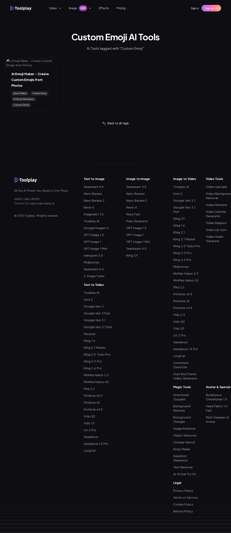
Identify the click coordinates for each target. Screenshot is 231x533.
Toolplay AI (91, 221)
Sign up (209, 8)
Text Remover (183, 467)
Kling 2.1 (179, 232)
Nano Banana (93, 193)
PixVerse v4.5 (93, 409)
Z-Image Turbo (94, 276)
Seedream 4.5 (94, 187)
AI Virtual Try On (184, 474)
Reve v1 (89, 207)
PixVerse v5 (92, 402)
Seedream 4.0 (94, 269)
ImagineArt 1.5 (94, 214)
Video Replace (216, 223)
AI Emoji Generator (24, 99)
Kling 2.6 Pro (93, 368)
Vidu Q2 (89, 416)
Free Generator (137, 221)
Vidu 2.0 (179, 315)
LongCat (90, 450)
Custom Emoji (21, 105)
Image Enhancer (184, 428)
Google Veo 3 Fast (97, 313)
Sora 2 (88, 299)
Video (53, 8)
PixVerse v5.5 (93, 395)
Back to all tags (118, 123)
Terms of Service (185, 497)
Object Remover (185, 435)
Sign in (195, 8)
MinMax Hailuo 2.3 (96, 375)
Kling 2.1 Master (95, 347)
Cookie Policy (183, 504)
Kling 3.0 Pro (93, 361)
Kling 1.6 (89, 341)
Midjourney (91, 262)
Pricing (120, 8)
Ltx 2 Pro (90, 430)
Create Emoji (39, 93)
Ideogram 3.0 (93, 255)
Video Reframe (216, 205)
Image (77, 8)
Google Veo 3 (94, 306)
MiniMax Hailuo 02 (96, 382)
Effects (104, 8)
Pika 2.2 (89, 389)
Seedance (91, 437)
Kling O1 (132, 255)
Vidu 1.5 (89, 423)
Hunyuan (89, 334)
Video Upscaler (217, 187)
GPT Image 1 (92, 242)
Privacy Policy (183, 491)
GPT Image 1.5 (94, 235)
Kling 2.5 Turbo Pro (97, 354)
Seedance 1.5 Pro (96, 444)
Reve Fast (133, 214)
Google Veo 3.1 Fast (98, 327)
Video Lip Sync (216, 230)
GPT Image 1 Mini (95, 248)
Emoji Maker (20, 93)
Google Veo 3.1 (95, 320)
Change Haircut (184, 442)
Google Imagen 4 (96, 228)
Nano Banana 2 (94, 200)
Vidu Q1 (178, 328)
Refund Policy (183, 511)
